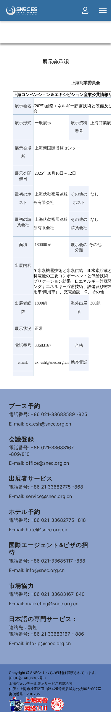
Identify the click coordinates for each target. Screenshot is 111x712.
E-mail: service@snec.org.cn (40, 496)
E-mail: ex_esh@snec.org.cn (40, 424)
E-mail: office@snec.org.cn (39, 463)
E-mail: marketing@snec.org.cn (43, 604)
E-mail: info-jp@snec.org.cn (40, 643)
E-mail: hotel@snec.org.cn (38, 530)
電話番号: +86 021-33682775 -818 (47, 520)
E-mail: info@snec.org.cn (37, 570)
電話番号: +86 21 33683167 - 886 (46, 634)
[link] (22, 10)
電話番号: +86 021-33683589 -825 (48, 414)
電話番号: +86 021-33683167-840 (47, 594)
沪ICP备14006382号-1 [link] (27, 678)
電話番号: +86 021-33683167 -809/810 (41, 451)
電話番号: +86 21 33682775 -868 (46, 487)
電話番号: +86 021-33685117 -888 (47, 561)
